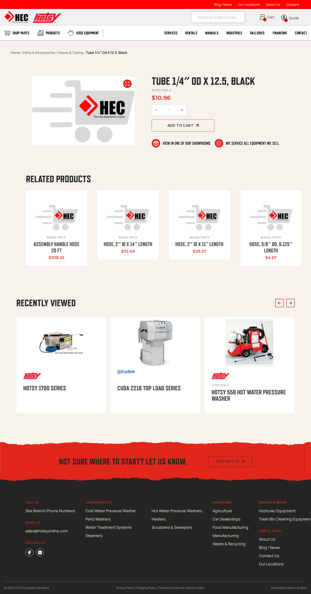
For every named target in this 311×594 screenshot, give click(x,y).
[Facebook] (29, 552)
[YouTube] (40, 552)
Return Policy (195, 588)
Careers (292, 4)
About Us (273, 4)
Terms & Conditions (171, 588)
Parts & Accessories (39, 52)
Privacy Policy (125, 588)
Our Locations (249, 4)
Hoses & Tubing (70, 52)
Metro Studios (297, 588)
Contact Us (227, 461)
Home (15, 52)
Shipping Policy (146, 588)
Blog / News (223, 4)
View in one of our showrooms (187, 143)
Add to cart (180, 126)
